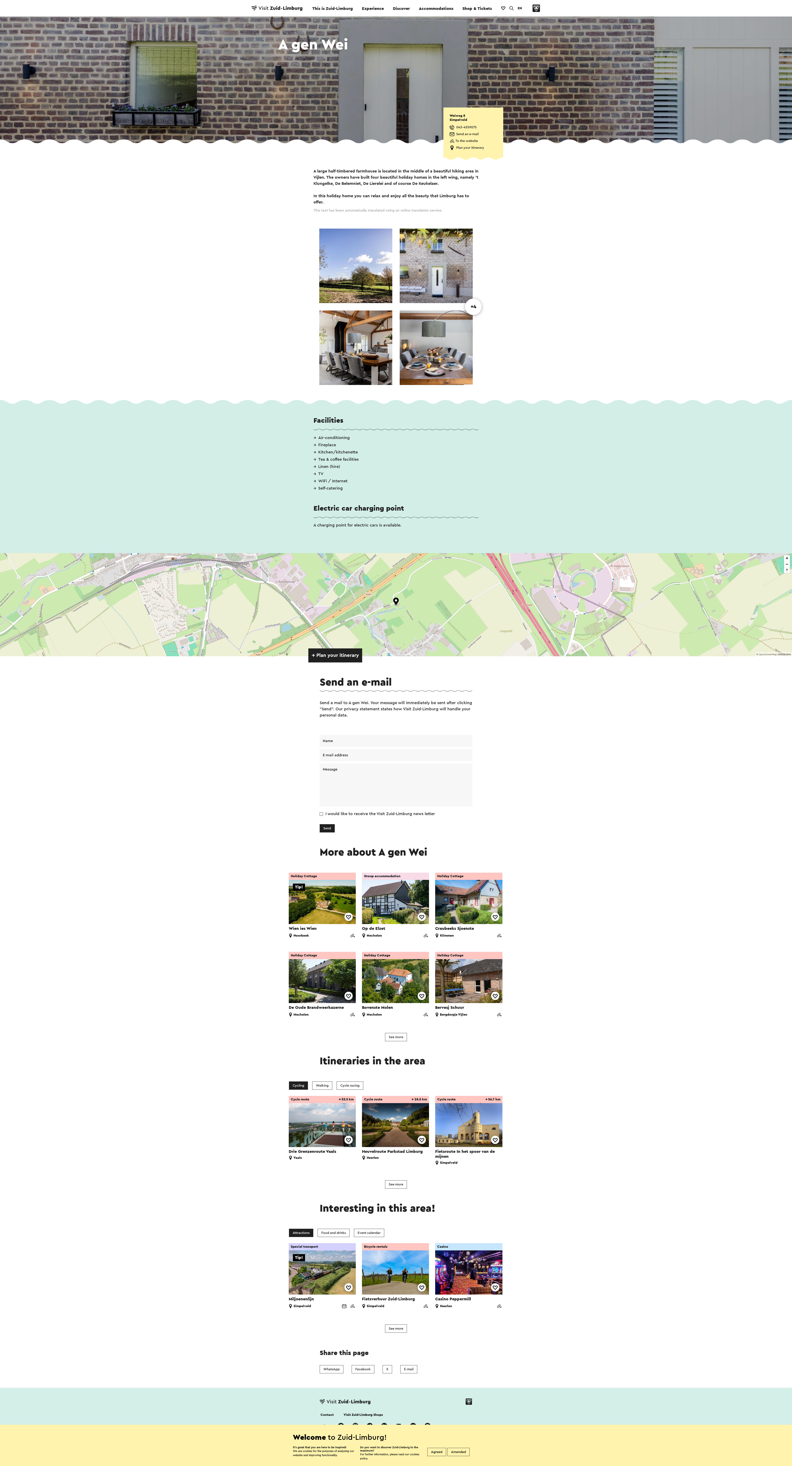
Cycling (298, 1085)
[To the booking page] (344, 1306)
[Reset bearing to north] (787, 570)
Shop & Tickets (477, 9)
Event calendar (369, 1233)
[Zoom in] (787, 558)
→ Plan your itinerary (335, 655)
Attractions (301, 1233)
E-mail (409, 1369)
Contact (327, 1414)
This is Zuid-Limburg (332, 9)
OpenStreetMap (768, 654)
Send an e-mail (467, 134)
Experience (373, 9)
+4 (473, 306)
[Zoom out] (787, 564)
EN (520, 8)
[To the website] (352, 936)
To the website (466, 141)
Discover (401, 9)
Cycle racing (349, 1085)
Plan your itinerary (470, 147)
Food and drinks (333, 1233)
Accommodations (436, 9)
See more (396, 1037)
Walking (322, 1085)
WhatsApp (331, 1369)
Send (327, 828)
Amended (458, 1452)
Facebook (363, 1369)
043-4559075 (466, 127)
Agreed (436, 1452)
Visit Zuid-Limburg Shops (363, 1414)
